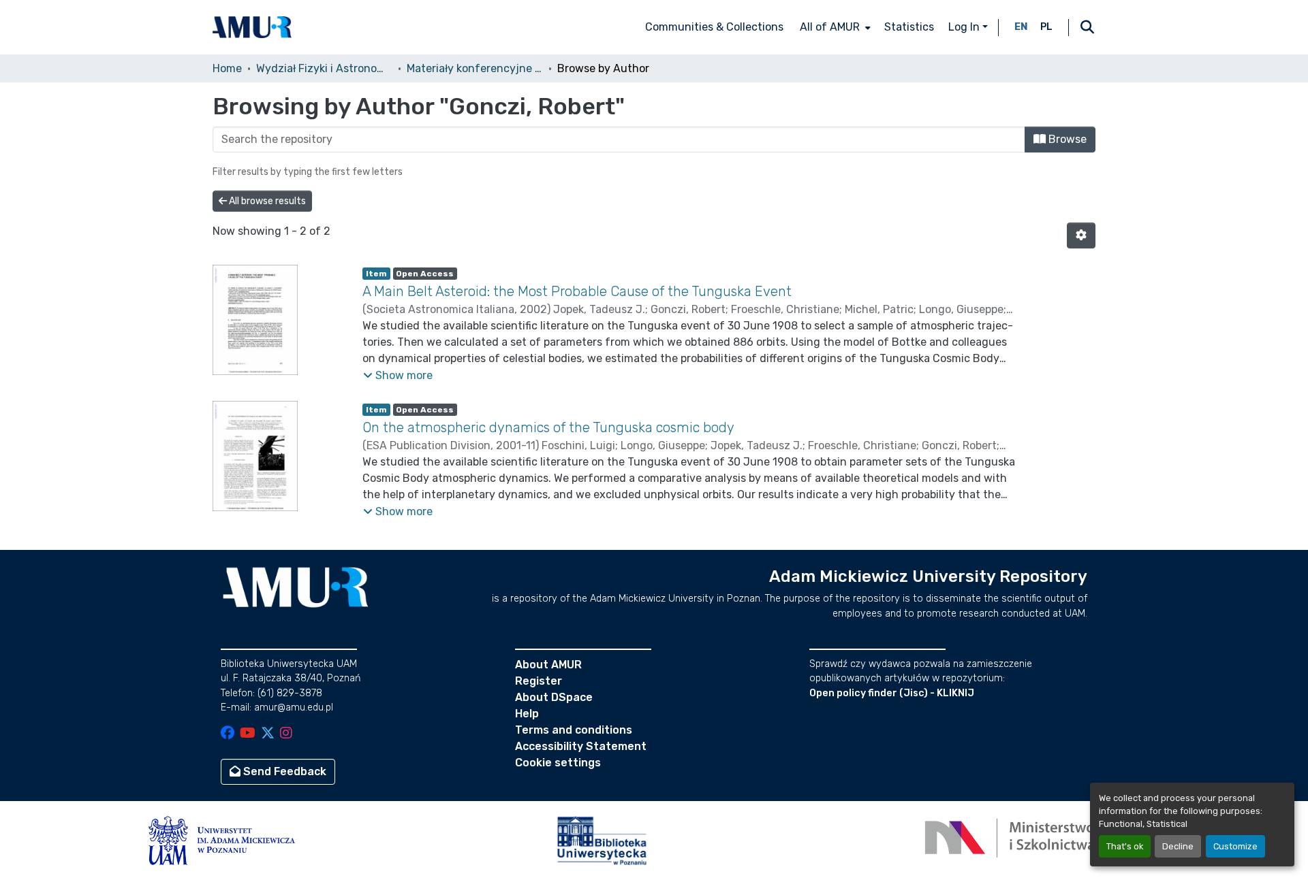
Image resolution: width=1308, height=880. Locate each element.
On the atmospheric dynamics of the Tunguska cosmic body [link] (548, 427)
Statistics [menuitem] (909, 26)
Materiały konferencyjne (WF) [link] (475, 68)
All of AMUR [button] (830, 26)
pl (1046, 27)
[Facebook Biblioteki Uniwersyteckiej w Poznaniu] (227, 734)
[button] (252, 27)
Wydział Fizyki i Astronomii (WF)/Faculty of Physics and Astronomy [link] (324, 68)
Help (527, 713)
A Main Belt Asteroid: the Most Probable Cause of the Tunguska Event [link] (577, 291)
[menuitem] (834, 27)
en (1021, 27)
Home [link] (227, 68)
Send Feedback (283, 771)
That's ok (1124, 846)
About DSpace (554, 697)
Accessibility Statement (581, 746)
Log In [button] (965, 26)
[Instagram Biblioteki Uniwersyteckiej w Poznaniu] (286, 734)
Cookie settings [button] (558, 762)
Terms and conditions (573, 729)
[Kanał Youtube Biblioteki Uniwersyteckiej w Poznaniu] (247, 734)
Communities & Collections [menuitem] (714, 26)
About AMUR (548, 664)
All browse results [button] (266, 201)
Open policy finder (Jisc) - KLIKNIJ (891, 693)
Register (538, 680)
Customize (1235, 846)
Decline (1178, 846)
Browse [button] (1066, 139)
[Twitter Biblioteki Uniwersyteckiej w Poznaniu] (268, 734)
